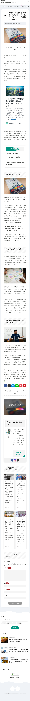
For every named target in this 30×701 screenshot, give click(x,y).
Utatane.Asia (3, 2)
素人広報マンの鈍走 (10, 475)
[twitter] (9, 385)
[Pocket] (20, 385)
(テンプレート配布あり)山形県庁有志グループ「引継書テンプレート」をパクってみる (18, 661)
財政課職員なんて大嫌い (12, 154)
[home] (12, 688)
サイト (5, 595)
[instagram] (15, 460)
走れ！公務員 (12, 23)
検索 (14, 627)
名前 (5, 583)
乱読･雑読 (16, 6)
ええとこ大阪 (22, 475)
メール (5, 589)
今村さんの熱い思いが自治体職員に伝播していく (15, 163)
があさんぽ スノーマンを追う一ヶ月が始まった (21, 485)
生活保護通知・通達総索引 (10, 2)
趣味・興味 (10, 6)
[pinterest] (24, 385)
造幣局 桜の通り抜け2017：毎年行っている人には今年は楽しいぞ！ (21, 525)
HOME (4, 6)
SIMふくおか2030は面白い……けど (15, 158)
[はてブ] (13, 385)
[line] (16, 385)
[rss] (17, 688)
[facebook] (5, 385)
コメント (6, 568)
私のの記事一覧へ (18, 453)
